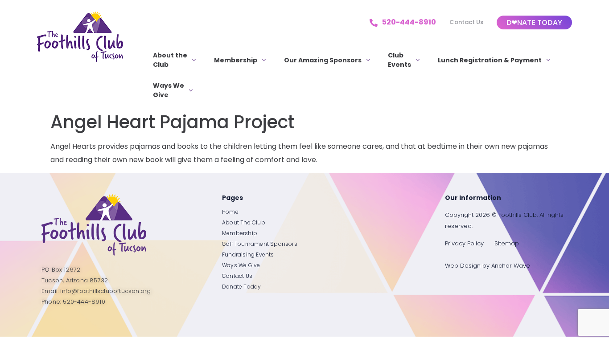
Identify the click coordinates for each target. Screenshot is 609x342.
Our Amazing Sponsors (323, 60)
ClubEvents (399, 60)
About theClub (170, 60)
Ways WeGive (168, 90)
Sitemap (506, 243)
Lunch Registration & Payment (490, 60)
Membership (235, 60)
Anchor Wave (510, 265)
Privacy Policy (464, 243)
